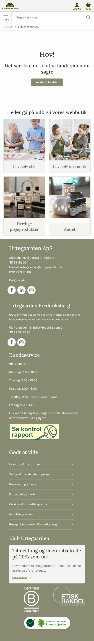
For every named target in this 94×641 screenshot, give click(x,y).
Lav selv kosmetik (69, 166)
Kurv (88, 9)
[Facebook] (12, 290)
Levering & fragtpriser (25, 464)
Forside (8, 26)
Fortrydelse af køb (22, 494)
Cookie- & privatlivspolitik (28, 504)
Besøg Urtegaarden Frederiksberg (33, 524)
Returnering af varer (23, 484)
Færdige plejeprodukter (24, 226)
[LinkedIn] (21, 290)
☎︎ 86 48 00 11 (19, 262)
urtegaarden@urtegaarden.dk (41, 267)
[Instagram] (31, 290)
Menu (6, 19)
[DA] (10, 5)
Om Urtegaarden (21, 514)
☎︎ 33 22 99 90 (19, 332)
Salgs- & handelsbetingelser (29, 474)
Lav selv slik (24, 166)
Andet (70, 229)
